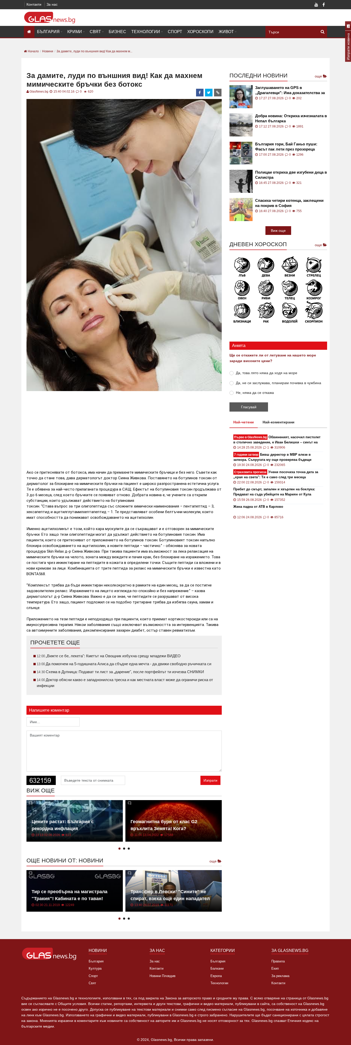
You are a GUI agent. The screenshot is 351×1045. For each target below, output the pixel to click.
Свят (95, 31)
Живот (226, 31)
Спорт (175, 31)
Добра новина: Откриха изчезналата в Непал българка (291, 118)
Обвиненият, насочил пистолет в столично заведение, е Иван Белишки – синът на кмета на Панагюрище (276, 440)
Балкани (217, 968)
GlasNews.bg (39, 91)
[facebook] (200, 92)
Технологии (145, 31)
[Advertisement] (124, 428)
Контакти (33, 4)
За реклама (280, 976)
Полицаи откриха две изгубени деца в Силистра (291, 175)
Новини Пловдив (163, 976)
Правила (278, 961)
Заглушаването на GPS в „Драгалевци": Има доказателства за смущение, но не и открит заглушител (290, 90)
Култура (95, 968)
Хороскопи (200, 31)
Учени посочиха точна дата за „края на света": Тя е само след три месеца (275, 474)
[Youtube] (316, 5)
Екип (275, 968)
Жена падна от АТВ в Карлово (258, 507)
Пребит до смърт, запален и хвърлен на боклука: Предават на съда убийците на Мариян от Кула (274, 491)
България (48, 31)
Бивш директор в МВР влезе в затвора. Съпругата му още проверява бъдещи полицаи (272, 457)
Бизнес (117, 31)
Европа (216, 976)
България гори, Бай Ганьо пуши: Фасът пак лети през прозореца (286, 146)
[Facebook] (323, 5)
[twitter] (209, 92)
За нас (52, 4)
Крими (74, 31)
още (213, 861)
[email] (218, 92)
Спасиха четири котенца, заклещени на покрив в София (289, 203)
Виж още (278, 230)
